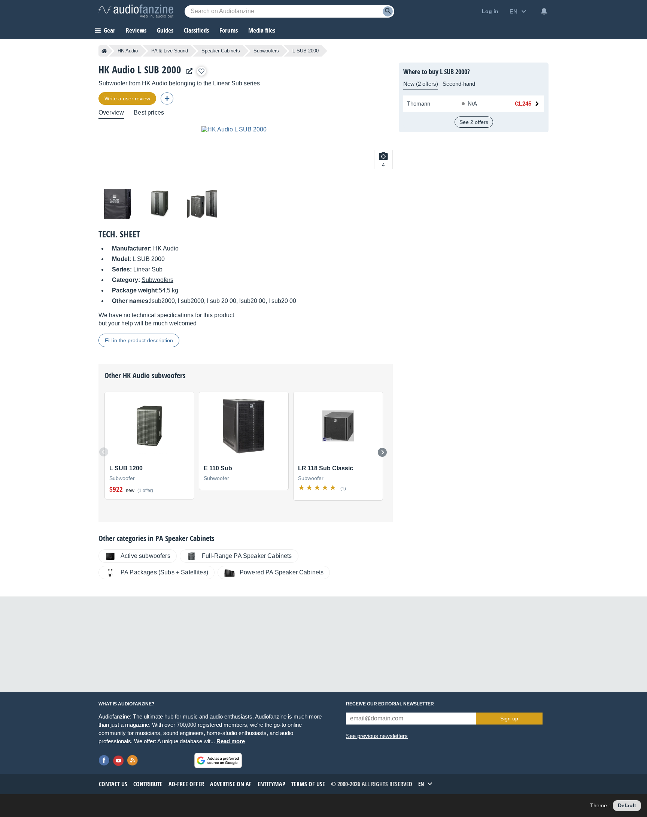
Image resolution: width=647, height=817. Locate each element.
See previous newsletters (377, 736)
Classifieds (196, 30)
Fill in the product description (139, 340)
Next (382, 452)
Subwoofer (112, 83)
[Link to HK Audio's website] (187, 71)
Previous (103, 451)
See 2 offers (473, 122)
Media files (261, 30)
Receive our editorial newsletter (390, 704)
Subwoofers (266, 51)
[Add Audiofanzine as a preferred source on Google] (218, 760)
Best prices (149, 112)
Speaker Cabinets (220, 51)
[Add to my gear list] (201, 71)
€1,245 (523, 103)
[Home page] (104, 51)
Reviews (136, 30)
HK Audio (128, 51)
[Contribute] (167, 98)
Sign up (509, 719)
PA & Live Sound (169, 51)
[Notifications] (544, 11)
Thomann (418, 103)
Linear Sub (227, 83)
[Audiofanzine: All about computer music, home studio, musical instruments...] (135, 11)
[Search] (388, 11)
